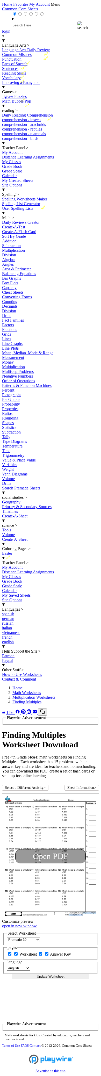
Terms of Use (11, 1046)
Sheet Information (81, 788)
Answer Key (60, 954)
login (6, 31)
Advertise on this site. (50, 1071)
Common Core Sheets (20, 9)
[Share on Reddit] (29, 712)
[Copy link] (42, 712)
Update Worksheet (50, 976)
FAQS (25, 1046)
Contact (35, 1046)
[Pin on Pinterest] (24, 712)
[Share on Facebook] (18, 712)
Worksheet (28, 954)
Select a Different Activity (25, 788)
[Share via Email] (35, 712)
